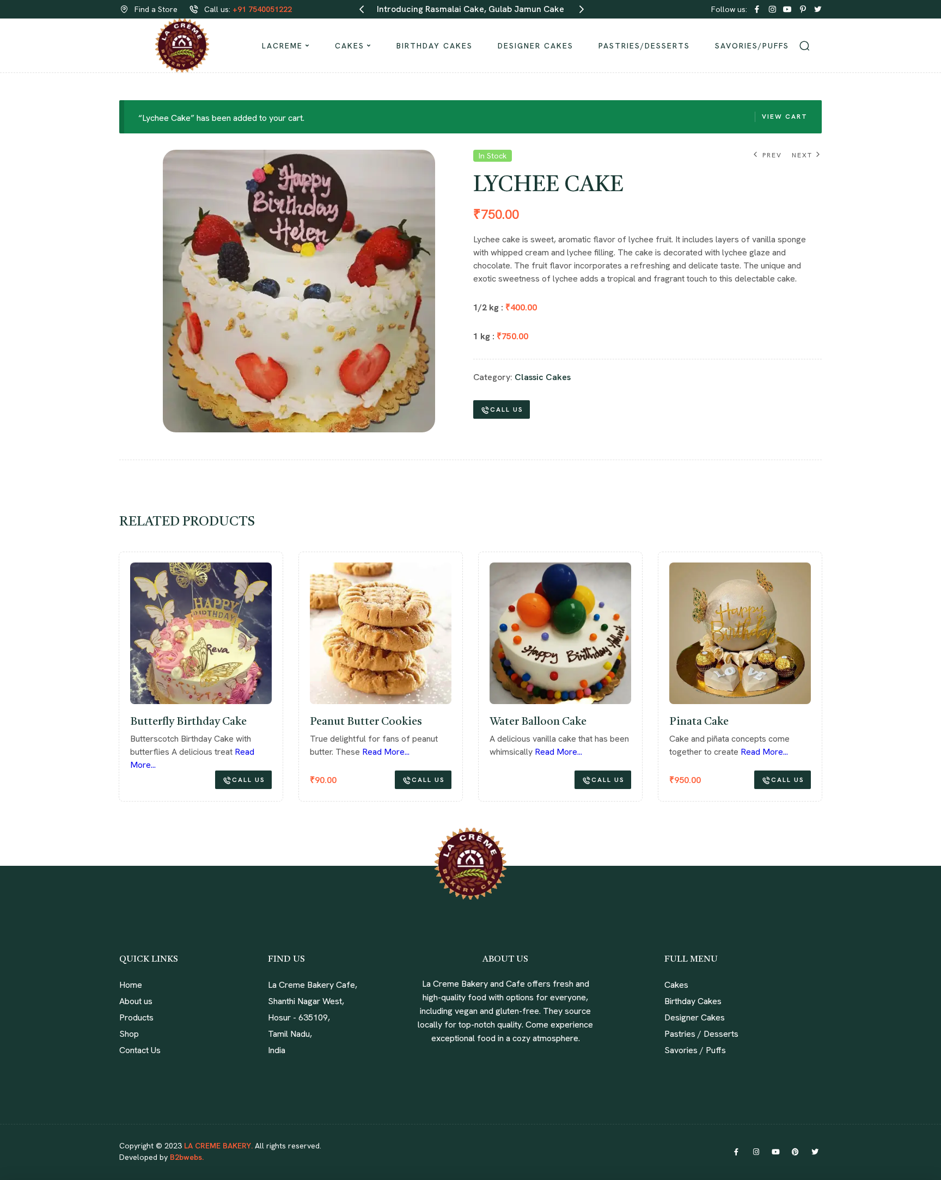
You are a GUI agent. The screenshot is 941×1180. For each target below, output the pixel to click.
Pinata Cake (699, 722)
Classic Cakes (543, 377)
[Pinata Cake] (740, 633)
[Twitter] (815, 1152)
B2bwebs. (186, 1157)
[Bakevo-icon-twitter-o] (818, 9)
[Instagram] (756, 1152)
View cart (785, 116)
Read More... (386, 751)
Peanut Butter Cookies (366, 722)
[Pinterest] (795, 1152)
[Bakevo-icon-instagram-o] (772, 9)
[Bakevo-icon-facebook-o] (757, 9)
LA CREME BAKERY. (218, 1146)
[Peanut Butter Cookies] (380, 633)
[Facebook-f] (736, 1152)
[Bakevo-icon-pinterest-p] (802, 9)
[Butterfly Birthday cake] (201, 633)
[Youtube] (775, 1152)
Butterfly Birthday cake (188, 722)
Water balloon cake (538, 722)
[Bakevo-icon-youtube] (787, 9)
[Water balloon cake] (560, 633)
